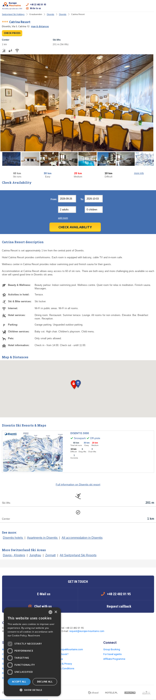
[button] (78, 384)
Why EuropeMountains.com (68, 649)
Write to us (35, 8)
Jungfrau (35, 555)
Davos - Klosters (14, 555)
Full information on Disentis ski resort (78, 484)
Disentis (50, 14)
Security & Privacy (62, 663)
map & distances (40, 26)
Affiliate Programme (114, 659)
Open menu (151, 6)
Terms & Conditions (63, 668)
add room (63, 218)
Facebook (114, 629)
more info (139, 173)
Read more (34, 635)
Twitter (122, 629)
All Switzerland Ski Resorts (78, 555)
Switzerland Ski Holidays (13, 14)
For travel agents (112, 654)
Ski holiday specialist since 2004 (12, 9)
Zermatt (50, 555)
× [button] (55, 612)
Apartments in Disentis (42, 537)
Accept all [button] (19, 681)
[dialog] (32, 651)
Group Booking (111, 649)
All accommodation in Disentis (82, 537)
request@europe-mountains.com (86, 631)
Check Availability (75, 227)
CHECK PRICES (12, 33)
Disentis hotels (13, 537)
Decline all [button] (45, 681)
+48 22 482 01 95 (38, 4)
